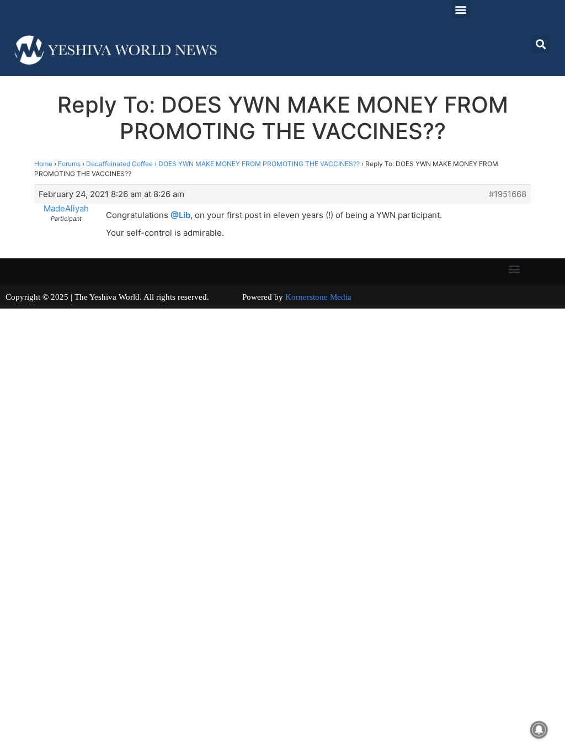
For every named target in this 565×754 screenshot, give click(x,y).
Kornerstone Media (318, 297)
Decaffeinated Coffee (119, 164)
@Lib (180, 215)
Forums (69, 164)
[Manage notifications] (539, 730)
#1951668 (507, 194)
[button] (460, 9)
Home (43, 164)
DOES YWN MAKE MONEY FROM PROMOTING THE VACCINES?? (259, 164)
